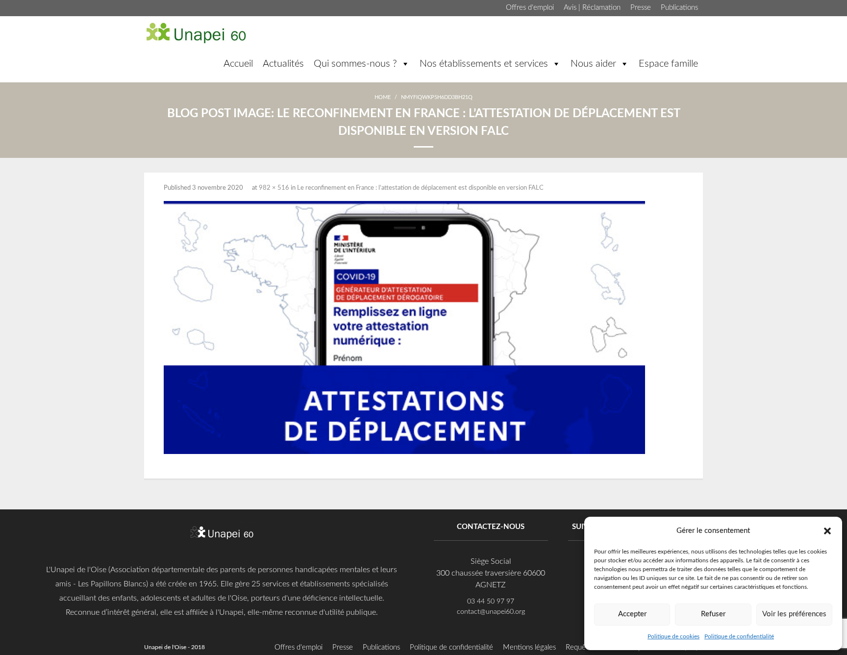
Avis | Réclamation (592, 7)
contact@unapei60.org (491, 611)
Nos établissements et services (484, 64)
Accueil (238, 64)
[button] (827, 530)
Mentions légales (529, 647)
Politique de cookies (673, 636)
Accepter (632, 614)
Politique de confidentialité (739, 636)
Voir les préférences (794, 614)
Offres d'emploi (530, 7)
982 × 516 (274, 188)
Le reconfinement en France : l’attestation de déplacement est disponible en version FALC (420, 188)
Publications (679, 7)
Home (382, 97)
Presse (640, 7)
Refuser (713, 614)
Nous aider (593, 64)
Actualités (283, 64)
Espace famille (668, 64)
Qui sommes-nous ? (355, 64)
